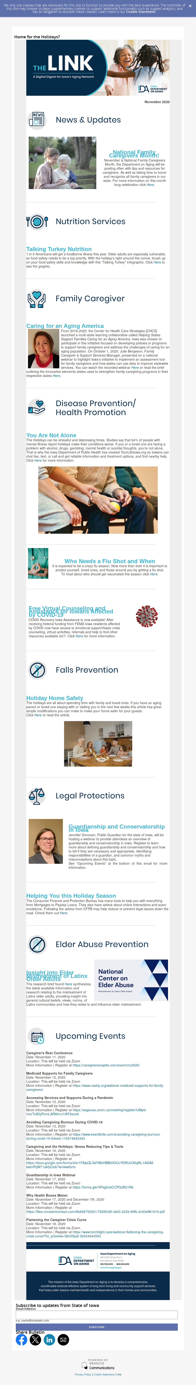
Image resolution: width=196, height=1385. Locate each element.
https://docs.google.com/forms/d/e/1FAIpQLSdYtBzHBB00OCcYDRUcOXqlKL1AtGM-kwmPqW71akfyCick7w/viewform (90, 1164)
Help (118, 1374)
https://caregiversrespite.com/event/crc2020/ (106, 1065)
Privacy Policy (83, 1374)
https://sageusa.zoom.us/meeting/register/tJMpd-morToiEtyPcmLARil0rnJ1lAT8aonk (86, 1111)
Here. (154, 574)
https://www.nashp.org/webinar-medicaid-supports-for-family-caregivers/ (95, 1087)
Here (150, 184)
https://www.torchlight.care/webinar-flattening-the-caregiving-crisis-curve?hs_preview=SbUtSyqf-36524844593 (95, 1233)
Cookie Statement (141, 11)
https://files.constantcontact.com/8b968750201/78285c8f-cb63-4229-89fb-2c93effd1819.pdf (95, 1211)
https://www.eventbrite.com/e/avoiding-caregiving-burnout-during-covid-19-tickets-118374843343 (93, 1136)
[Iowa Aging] (98, 94)
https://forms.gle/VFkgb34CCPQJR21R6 (103, 1187)
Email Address (26, 1309)
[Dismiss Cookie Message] (190, 4)
